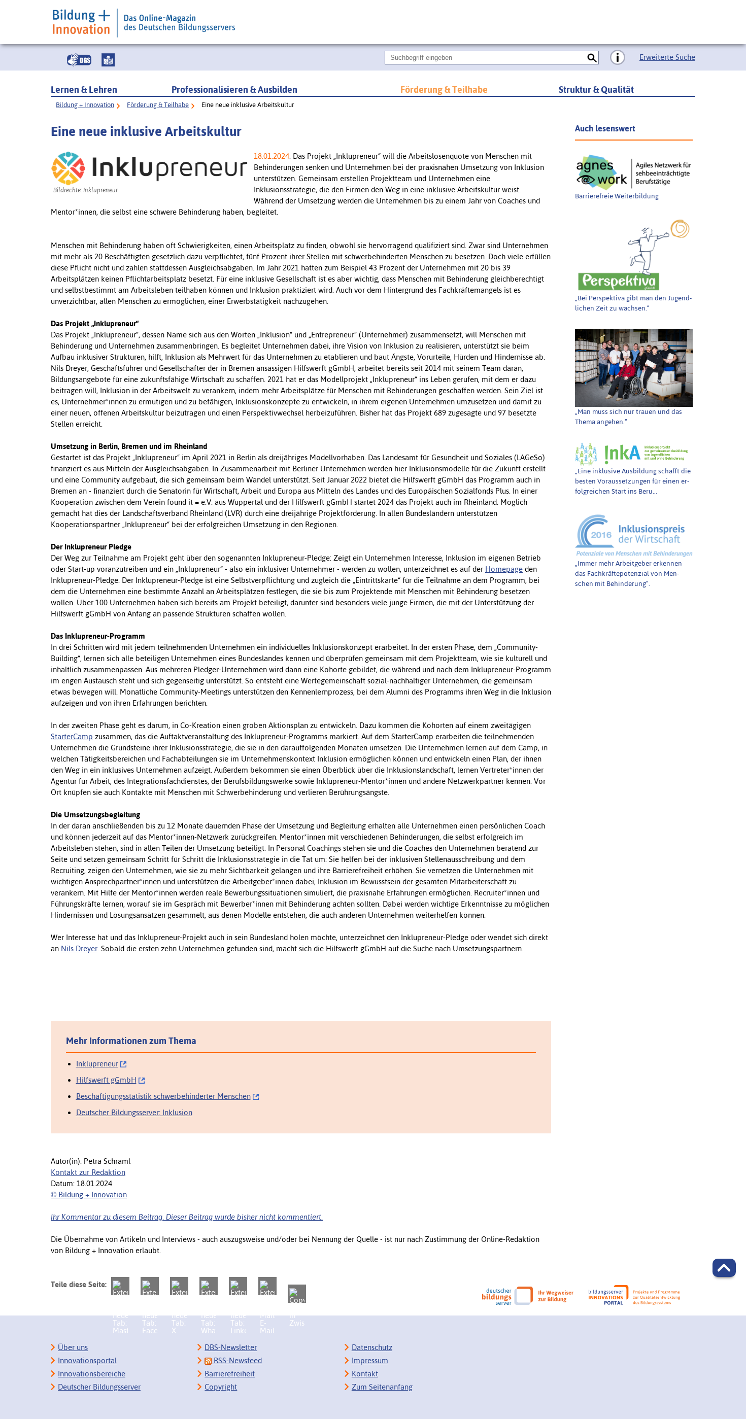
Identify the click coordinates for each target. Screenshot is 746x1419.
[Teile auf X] (179, 1286)
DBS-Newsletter (231, 1347)
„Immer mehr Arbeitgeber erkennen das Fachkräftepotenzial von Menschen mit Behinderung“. (628, 573)
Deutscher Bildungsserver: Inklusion (134, 1112)
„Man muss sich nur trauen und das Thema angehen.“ (628, 416)
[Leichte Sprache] (108, 59)
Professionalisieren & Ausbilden (234, 89)
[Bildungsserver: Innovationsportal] (634, 1295)
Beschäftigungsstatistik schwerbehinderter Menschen (163, 1096)
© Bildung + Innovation (89, 1194)
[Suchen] (592, 57)
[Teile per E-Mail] (267, 1286)
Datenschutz (372, 1347)
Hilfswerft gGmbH (106, 1080)
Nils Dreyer (79, 948)
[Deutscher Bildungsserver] (527, 1296)
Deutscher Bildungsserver (99, 1386)
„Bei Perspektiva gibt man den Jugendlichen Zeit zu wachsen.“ (633, 303)
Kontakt (365, 1373)
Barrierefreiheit (230, 1373)
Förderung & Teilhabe (444, 89)
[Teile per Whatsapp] (208, 1286)
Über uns (73, 1347)
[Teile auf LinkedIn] (238, 1286)
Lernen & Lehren (84, 89)
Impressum (370, 1360)
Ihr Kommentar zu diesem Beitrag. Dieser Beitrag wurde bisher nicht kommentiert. (187, 1217)
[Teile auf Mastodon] (120, 1286)
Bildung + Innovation (85, 105)
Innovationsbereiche (91, 1373)
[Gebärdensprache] (79, 59)
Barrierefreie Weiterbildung (617, 196)
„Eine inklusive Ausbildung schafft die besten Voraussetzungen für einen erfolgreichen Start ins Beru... (633, 481)
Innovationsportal (87, 1360)
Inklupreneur (97, 1063)
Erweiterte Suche (667, 57)
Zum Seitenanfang (382, 1386)
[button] (724, 1268)
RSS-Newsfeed (237, 1360)
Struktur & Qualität (596, 89)
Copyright (221, 1386)
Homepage (504, 569)
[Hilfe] (617, 57)
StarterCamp (72, 736)
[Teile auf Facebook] (150, 1286)
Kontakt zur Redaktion (88, 1172)
